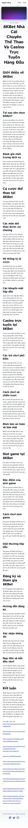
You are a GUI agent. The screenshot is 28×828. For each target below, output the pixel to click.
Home (19, 2)
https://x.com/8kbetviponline (12, 756)
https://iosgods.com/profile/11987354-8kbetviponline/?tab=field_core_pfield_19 (14, 749)
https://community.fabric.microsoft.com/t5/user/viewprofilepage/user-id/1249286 (14, 771)
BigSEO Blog (6, 3)
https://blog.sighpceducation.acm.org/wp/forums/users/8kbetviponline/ (14, 781)
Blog (24, 2)
